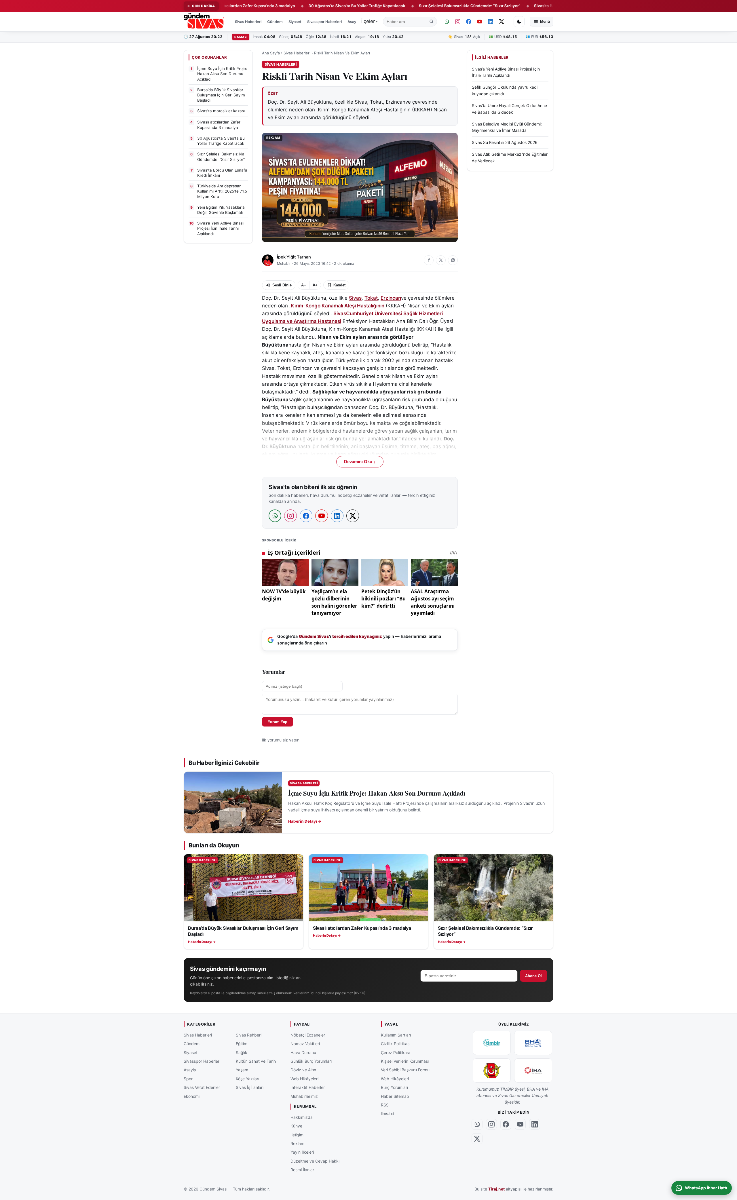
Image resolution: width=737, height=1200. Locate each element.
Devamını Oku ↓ (360, 461)
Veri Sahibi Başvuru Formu (405, 1069)
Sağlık (241, 1052)
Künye (296, 1125)
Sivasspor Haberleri (324, 21)
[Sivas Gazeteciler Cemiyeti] (492, 1070)
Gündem (275, 21)
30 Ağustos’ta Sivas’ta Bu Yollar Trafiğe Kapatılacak (317, 5)
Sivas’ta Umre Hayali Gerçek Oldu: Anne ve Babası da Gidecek (509, 108)
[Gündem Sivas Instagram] (457, 21)
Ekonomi (192, 1096)
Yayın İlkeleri (302, 1152)
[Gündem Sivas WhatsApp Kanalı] (446, 21)
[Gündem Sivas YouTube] (479, 21)
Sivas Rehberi (248, 1034)
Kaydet (339, 285)
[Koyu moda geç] (519, 21)
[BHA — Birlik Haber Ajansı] (533, 1043)
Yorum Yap (277, 722)
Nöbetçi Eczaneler (307, 1034)
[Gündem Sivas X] (501, 21)
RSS (385, 1104)
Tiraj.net (496, 1188)
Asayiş (353, 21)
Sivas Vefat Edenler (202, 1087)
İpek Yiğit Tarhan (294, 257)
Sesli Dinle (282, 285)
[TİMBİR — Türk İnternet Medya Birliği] (492, 1043)
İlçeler (369, 21)
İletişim (296, 1134)
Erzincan (391, 298)
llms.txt (387, 1113)
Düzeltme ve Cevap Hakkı (314, 1161)
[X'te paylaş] (441, 260)
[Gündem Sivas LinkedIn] (490, 21)
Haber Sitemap (395, 1096)
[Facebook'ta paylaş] (429, 260)
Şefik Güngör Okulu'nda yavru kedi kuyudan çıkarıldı (504, 90)
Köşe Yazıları (247, 1078)
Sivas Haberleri (248, 21)
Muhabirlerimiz (304, 1096)
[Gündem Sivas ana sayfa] (204, 22)
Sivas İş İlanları (249, 1087)
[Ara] (431, 21)
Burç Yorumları (394, 1087)
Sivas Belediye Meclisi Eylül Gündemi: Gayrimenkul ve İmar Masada (507, 127)
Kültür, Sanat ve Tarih (256, 1061)
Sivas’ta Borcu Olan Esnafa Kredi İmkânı (532, 5)
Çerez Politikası (395, 1052)
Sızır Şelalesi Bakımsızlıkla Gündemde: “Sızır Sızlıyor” (430, 5)
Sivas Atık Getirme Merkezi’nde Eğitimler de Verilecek (510, 157)
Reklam (297, 1143)
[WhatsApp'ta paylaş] (453, 260)
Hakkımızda (301, 1117)
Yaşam (242, 1069)
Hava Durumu (303, 1052)
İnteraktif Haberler (307, 1087)
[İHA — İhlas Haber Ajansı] (533, 1070)
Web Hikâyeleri (304, 1078)
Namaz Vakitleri (305, 1043)
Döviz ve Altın (303, 1069)
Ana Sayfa (271, 53)
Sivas (355, 298)
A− (303, 285)
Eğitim (241, 1043)
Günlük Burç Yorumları (311, 1061)
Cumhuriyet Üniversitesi (374, 313)
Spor (188, 1078)
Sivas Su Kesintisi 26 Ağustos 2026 (504, 142)
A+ (315, 285)
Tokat (371, 298)
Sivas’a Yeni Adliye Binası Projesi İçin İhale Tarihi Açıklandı (506, 72)
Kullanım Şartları (396, 1034)
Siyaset (294, 21)
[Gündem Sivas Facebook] (468, 21)
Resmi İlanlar (302, 1169)
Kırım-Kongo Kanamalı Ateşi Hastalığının (337, 306)
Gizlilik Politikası (395, 1043)
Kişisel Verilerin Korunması (405, 1061)
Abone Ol (533, 976)
